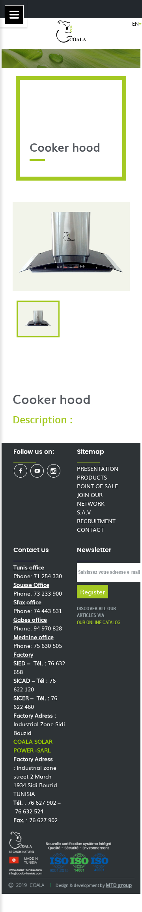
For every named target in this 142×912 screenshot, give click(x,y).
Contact (90, 529)
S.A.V (84, 512)
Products (92, 477)
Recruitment (96, 521)
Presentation (97, 468)
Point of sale (97, 486)
